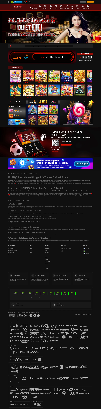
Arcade (72, 8)
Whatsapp (88, 253)
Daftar (90, 1)
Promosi (88, 8)
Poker (77, 8)
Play (26, 58)
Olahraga (61, 8)
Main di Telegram (19, 1)
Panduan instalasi (66, 144)
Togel (56, 8)
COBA (33, 108)
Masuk (83, 1)
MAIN (16, 76)
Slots (40, 8)
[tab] (33, 102)
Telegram (87, 248)
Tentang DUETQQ (11, 248)
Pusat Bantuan (11, 252)
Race (51, 8)
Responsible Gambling (12, 250)
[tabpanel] (50, 27)
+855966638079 (67, 248)
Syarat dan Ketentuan (12, 255)
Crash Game (66, 8)
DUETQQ (16, 183)
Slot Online (37, 197)
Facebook (88, 251)
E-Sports (83, 8)
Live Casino (45, 8)
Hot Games (34, 8)
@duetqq (65, 251)
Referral (30, 252)
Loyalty (30, 250)
